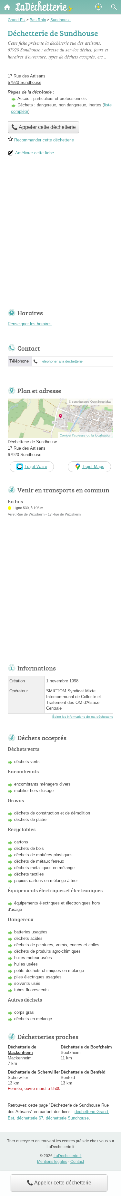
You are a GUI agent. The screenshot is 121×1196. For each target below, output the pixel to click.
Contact (77, 1161)
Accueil (7, 7)
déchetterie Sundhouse (67, 1118)
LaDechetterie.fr (68, 1156)
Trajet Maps (93, 466)
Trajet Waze (36, 466)
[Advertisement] (60, 235)
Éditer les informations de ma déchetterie (82, 716)
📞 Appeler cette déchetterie (59, 1182)
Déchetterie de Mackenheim (22, 1050)
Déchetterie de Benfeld (83, 1072)
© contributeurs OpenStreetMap (90, 401)
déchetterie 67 (30, 1118)
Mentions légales (52, 1161)
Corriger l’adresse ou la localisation (85, 435)
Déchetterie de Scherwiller (34, 1072)
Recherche (114, 7)
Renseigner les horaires (30, 323)
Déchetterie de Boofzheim (86, 1047)
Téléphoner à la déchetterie (61, 361)
